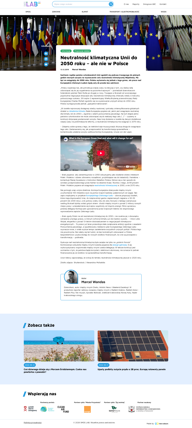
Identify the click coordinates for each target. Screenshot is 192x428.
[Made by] (161, 424)
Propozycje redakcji (82, 51)
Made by (150, 423)
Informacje (66, 51)
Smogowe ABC (149, 4)
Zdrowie (56, 12)
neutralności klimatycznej (105, 185)
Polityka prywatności (33, 422)
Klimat (85, 12)
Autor (83, 278)
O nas (126, 4)
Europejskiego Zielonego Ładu (99, 195)
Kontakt (163, 4)
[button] (46, 53)
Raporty (136, 4)
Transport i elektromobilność (124, 12)
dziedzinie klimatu (77, 111)
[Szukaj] (110, 4)
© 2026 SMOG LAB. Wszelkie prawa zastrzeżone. (94, 422)
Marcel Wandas (79, 69)
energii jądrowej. (120, 245)
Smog (28, 12)
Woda (163, 12)
